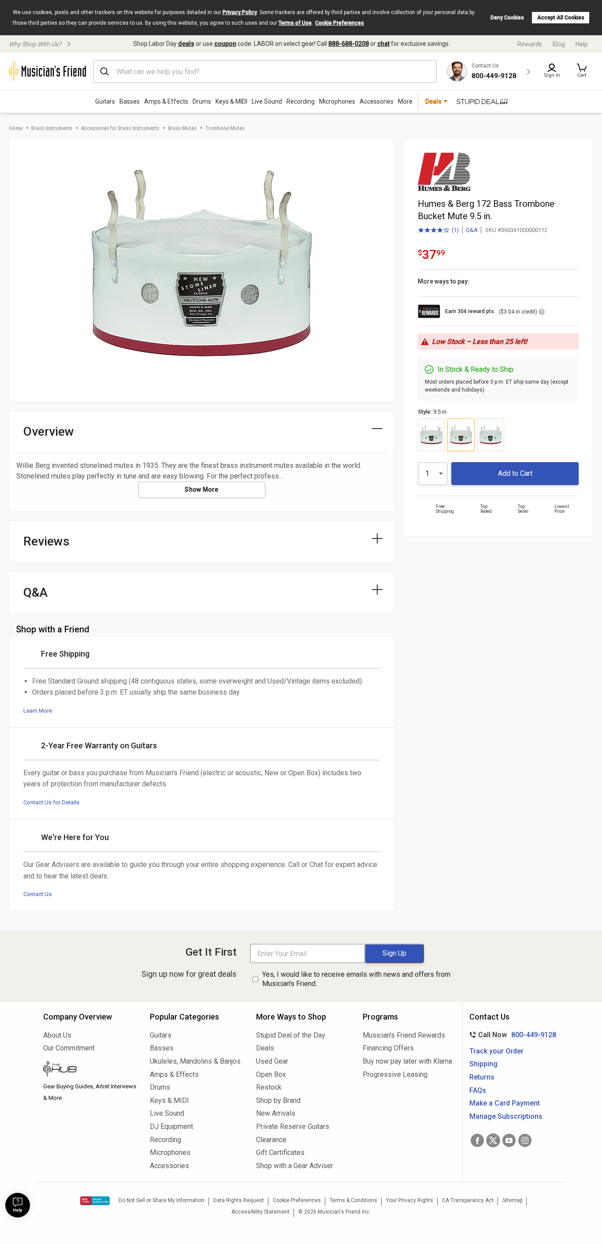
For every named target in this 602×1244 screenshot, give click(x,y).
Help (582, 44)
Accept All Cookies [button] (560, 18)
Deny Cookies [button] (507, 18)
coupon (225, 43)
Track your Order (496, 1051)
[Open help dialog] (17, 1205)
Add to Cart (515, 473)
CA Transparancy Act (468, 1200)
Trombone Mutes (225, 128)
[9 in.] (431, 434)
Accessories (377, 101)
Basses (129, 101)
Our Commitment (69, 1048)
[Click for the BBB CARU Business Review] (95, 1200)
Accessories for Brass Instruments (120, 128)
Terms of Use (295, 23)
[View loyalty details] (542, 313)
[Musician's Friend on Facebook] (477, 1140)
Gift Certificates (280, 1152)
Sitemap (512, 1200)
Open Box (271, 1074)
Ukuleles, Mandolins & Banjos (195, 1061)
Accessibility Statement (260, 1212)
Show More (202, 489)
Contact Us (37, 894)
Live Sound (267, 101)
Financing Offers (388, 1048)
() (438, 231)
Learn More (37, 710)
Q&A (472, 230)
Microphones (337, 101)
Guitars (105, 101)
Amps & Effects (166, 101)
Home (15, 128)
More (405, 101)
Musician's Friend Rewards (404, 1035)
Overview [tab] (48, 431)
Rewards (529, 44)
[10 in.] (490, 434)
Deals (265, 1048)
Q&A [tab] (35, 592)
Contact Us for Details (51, 802)
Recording (300, 101)
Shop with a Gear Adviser (294, 1166)
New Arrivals (275, 1113)
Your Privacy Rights (409, 1200)
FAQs (477, 1090)
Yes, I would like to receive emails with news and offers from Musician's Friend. (356, 979)
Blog (559, 44)
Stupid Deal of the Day (290, 1035)
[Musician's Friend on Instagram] (525, 1140)
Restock (269, 1087)
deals (186, 43)
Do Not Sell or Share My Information (161, 1200)
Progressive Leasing (395, 1074)
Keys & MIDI (231, 101)
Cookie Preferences (339, 23)
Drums (202, 101)
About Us (57, 1035)
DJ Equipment (171, 1126)
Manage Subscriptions (506, 1116)
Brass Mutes (182, 128)
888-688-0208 (348, 43)
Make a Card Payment (504, 1103)
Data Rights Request (238, 1200)
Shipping (483, 1064)
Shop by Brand (278, 1100)
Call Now (511, 1035)
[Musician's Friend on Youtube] (509, 1140)
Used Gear (272, 1061)
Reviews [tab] (46, 541)
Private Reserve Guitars (292, 1126)
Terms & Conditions (353, 1200)
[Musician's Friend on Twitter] (493, 1140)
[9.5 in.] (461, 434)
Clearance (271, 1140)
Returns (481, 1077)
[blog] (90, 1070)
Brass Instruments (51, 128)
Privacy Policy (240, 12)
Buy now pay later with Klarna (407, 1061)
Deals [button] (433, 101)
